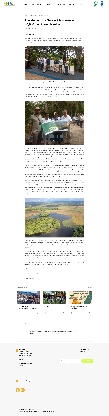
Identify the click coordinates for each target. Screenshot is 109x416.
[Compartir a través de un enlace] (37, 274)
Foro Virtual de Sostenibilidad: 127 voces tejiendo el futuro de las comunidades (27, 307)
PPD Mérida (22, 349)
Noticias (27, 268)
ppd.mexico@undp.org (25, 381)
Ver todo (90, 287)
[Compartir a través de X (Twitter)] (29, 274)
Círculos (47, 306)
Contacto (20, 360)
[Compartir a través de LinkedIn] (33, 274)
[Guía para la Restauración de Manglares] (80, 297)
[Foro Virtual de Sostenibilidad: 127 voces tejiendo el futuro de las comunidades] (28, 297)
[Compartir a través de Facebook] (25, 274)
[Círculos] (54, 297)
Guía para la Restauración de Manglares (80, 307)
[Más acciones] (83, 16)
